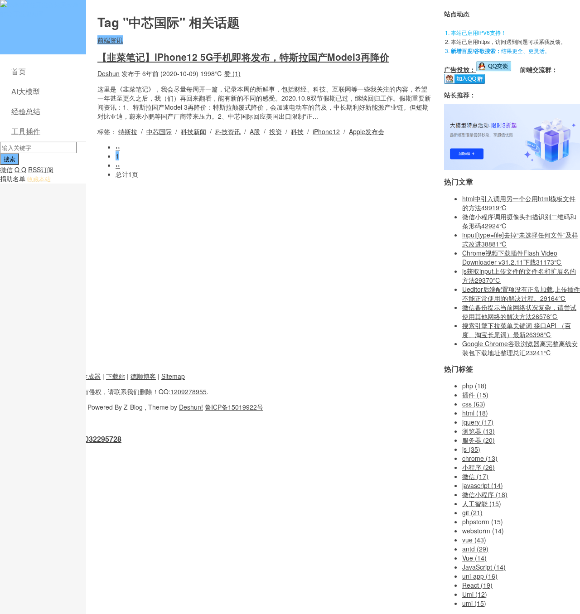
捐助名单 (12, 178)
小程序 (478, 467)
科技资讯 (228, 131)
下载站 (115, 376)
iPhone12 (326, 131)
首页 (18, 71)
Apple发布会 (366, 131)
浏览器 (478, 430)
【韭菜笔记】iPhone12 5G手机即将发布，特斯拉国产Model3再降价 (243, 56)
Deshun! (191, 406)
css (473, 403)
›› (118, 164)
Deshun (108, 73)
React (477, 585)
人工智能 (481, 503)
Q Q (20, 169)
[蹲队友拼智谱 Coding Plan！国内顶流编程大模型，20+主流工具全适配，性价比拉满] (512, 167)
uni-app (480, 575)
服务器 (478, 440)
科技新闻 (193, 131)
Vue (474, 557)
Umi (474, 594)
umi (474, 603)
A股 (255, 131)
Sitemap (173, 376)
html (475, 412)
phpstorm (482, 521)
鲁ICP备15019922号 (234, 406)
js (471, 449)
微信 (6, 169)
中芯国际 (159, 131)
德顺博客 (143, 376)
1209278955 (188, 391)
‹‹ (118, 146)
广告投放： (460, 69)
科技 (297, 131)
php (474, 385)
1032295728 (101, 439)
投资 (275, 131)
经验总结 (25, 111)
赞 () (232, 73)
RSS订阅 (40, 169)
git (472, 512)
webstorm (483, 530)
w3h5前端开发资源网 (41, 9)
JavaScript (484, 566)
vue (474, 539)
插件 (475, 394)
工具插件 (25, 131)
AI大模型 (25, 91)
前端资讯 (110, 39)
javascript (482, 485)
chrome (480, 458)
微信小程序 (485, 494)
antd (475, 548)
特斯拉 (127, 131)
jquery (477, 421)
